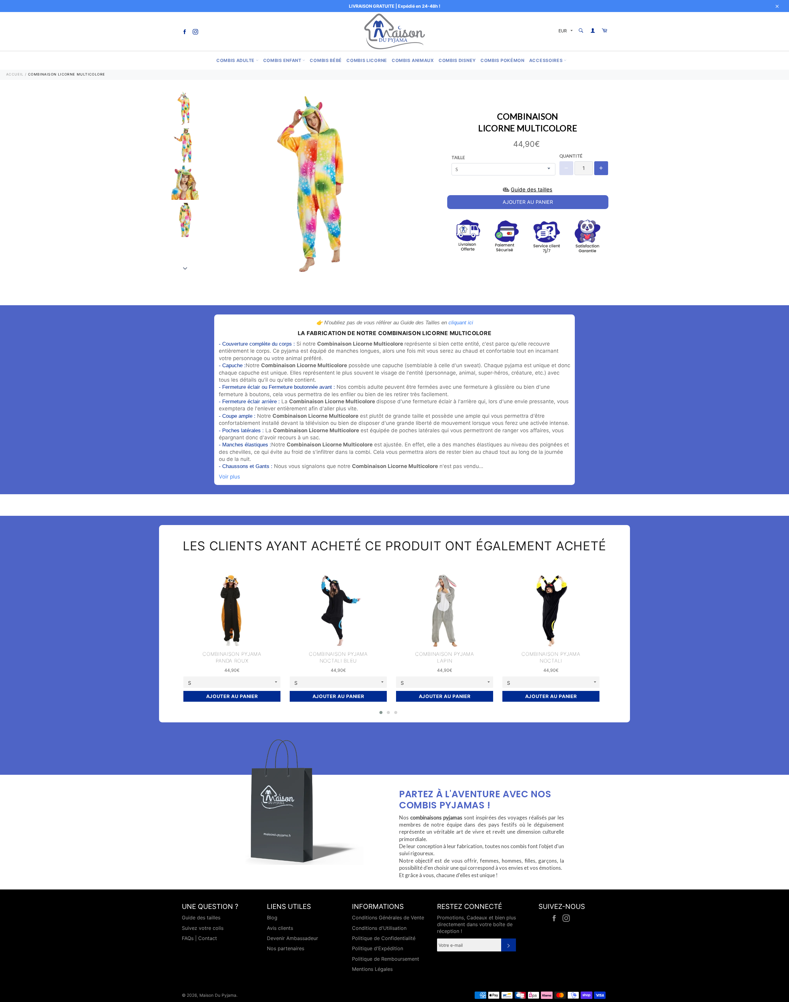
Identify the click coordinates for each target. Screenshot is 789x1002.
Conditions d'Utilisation (379, 928)
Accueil (15, 74)
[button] (381, 712)
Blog (272, 917)
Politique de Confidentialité (383, 938)
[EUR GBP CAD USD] (565, 32)
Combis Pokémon (502, 60)
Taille (458, 157)
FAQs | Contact (199, 938)
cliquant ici (460, 323)
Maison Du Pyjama (217, 995)
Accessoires (546, 60)
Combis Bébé (326, 60)
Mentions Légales (372, 969)
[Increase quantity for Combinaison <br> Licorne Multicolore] (601, 168)
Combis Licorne (366, 60)
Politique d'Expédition (377, 948)
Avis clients (280, 928)
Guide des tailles (201, 917)
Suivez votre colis (202, 928)
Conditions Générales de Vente (388, 917)
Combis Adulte (236, 60)
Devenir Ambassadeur (292, 938)
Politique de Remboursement (385, 959)
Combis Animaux (413, 60)
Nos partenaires (285, 948)
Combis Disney (457, 60)
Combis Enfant (283, 60)
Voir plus (229, 477)
